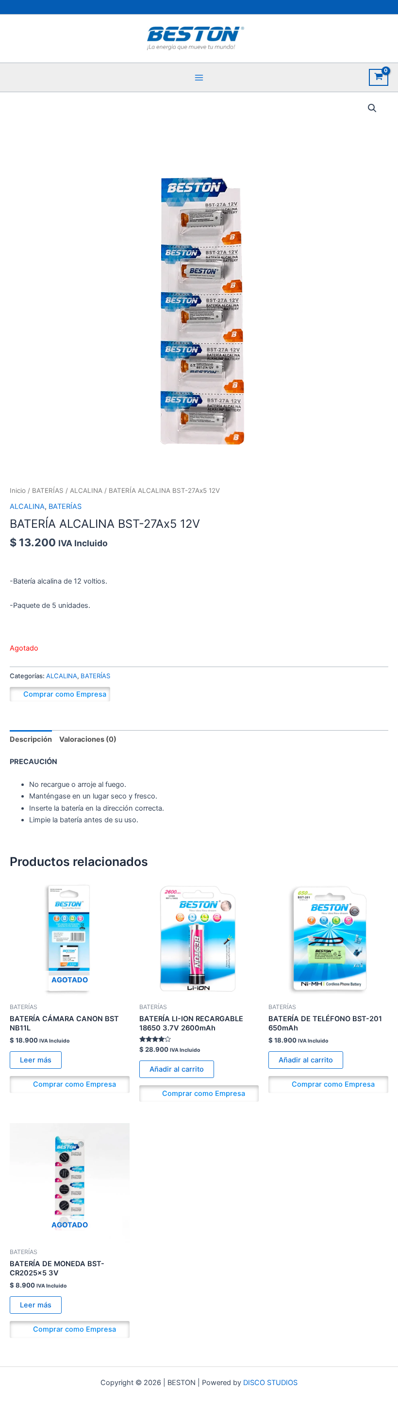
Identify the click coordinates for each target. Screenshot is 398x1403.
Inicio (18, 490)
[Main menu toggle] (199, 77)
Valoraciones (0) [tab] (87, 739)
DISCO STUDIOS (270, 1382)
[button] (372, 108)
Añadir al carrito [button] (176, 1069)
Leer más (35, 1060)
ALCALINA (86, 490)
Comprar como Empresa (64, 694)
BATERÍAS (48, 490)
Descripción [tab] (31, 739)
